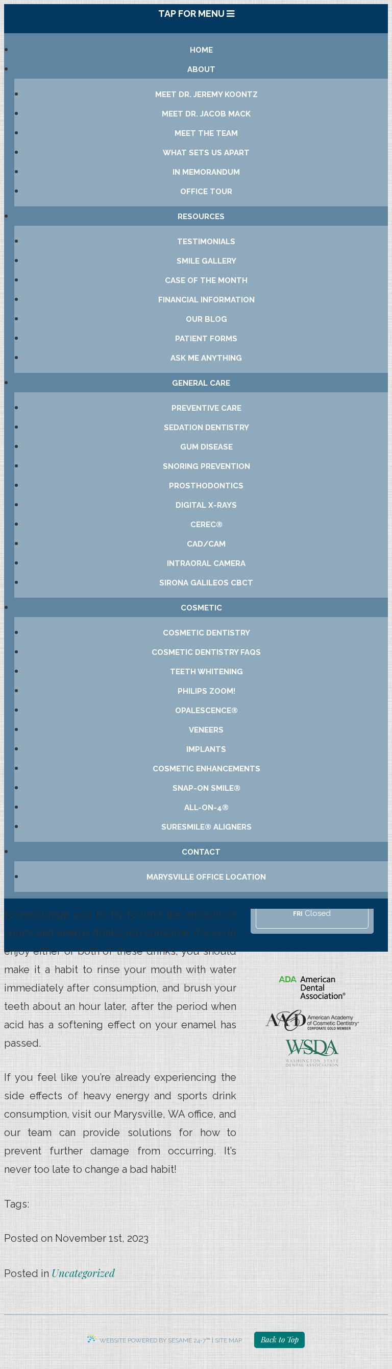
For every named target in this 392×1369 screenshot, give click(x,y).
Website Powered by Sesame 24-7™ (155, 1340)
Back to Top (280, 1339)
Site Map (228, 1340)
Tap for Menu (192, 13)
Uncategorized (83, 1273)
